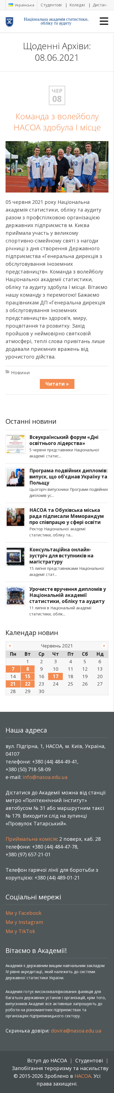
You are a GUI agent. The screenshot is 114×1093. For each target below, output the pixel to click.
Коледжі (77, 4)
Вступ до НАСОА (47, 1060)
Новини (20, 372)
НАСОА (82, 1076)
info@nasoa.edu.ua (45, 777)
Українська (24, 4)
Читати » (57, 384)
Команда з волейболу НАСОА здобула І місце (57, 122)
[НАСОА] (14, 21)
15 (27, 676)
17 (55, 676)
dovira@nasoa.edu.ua (76, 1030)
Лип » (104, 646)
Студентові (51, 4)
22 (27, 684)
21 (13, 684)
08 (57, 98)
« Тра (10, 646)
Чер (57, 90)
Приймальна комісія (31, 839)
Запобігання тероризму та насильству (60, 1068)
